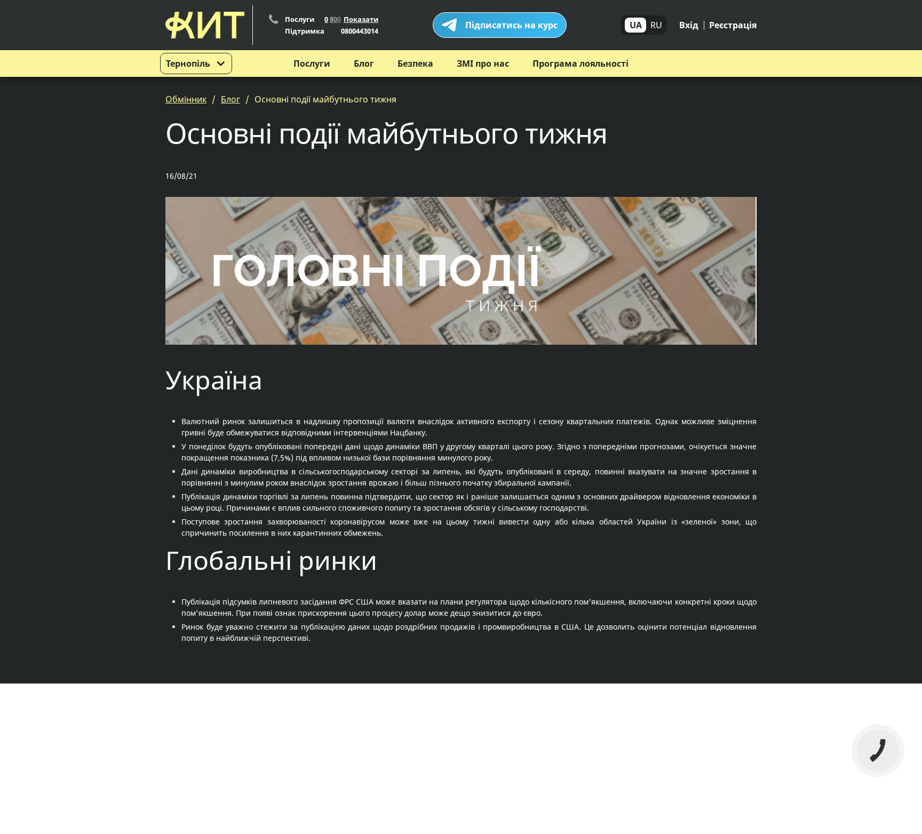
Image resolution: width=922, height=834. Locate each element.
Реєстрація (733, 25)
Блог (364, 63)
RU (656, 25)
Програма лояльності (580, 63)
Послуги (311, 63)
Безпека (415, 63)
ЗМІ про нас (483, 63)
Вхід (688, 25)
